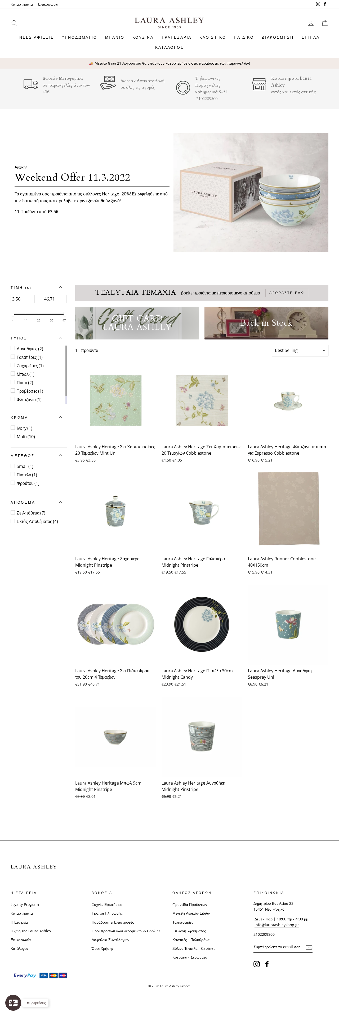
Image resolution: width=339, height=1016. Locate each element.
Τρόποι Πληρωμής (107, 913)
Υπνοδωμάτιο (79, 37)
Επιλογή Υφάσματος (189, 930)
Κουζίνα (143, 37)
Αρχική (20, 166)
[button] (21, 287)
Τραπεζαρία (176, 37)
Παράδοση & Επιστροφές (113, 922)
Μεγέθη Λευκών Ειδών (191, 913)
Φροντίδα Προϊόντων (189, 904)
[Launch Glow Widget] (13, 1003)
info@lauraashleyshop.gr (277, 924)
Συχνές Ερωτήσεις (107, 904)
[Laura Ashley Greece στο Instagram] (256, 964)
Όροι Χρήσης (103, 948)
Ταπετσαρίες (182, 922)
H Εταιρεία (19, 922)
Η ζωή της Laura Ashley (31, 930)
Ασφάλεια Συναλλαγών (110, 939)
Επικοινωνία (48, 4)
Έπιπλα (311, 37)
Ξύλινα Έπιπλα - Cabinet (193, 948)
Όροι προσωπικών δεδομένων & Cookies (126, 930)
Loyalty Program (25, 904)
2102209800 (206, 99)
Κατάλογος (169, 47)
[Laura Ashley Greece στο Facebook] (267, 964)
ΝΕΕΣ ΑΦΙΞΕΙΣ (36, 37)
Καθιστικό (212, 37)
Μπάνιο (114, 37)
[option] (169, 63)
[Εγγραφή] (309, 947)
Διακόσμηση (278, 37)
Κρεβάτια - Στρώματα (189, 957)
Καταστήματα (22, 4)
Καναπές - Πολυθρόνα (190, 939)
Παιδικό (244, 37)
